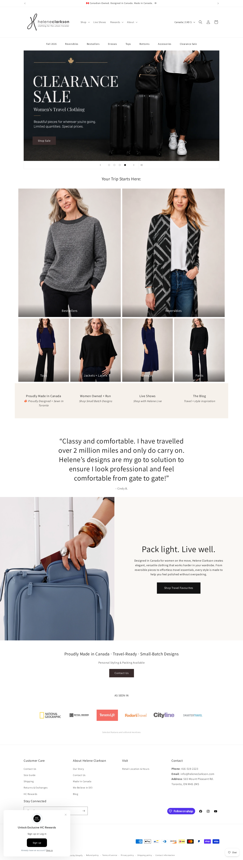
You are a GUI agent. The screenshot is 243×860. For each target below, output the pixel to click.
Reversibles (71, 43)
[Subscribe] (84, 811)
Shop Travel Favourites (178, 588)
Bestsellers (93, 43)
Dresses (112, 43)
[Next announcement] (218, 3)
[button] (84, 22)
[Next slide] (134, 165)
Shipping (29, 781)
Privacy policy (127, 855)
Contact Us (122, 673)
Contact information (165, 855)
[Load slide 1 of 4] (109, 165)
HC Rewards (30, 794)
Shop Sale (44, 140)
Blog (75, 794)
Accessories (164, 43)
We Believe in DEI (83, 787)
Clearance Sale (188, 43)
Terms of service (109, 855)
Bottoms (144, 43)
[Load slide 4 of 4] (125, 165)
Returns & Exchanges (35, 787)
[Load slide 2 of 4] (114, 165)
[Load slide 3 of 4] (119, 165)
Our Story (78, 768)
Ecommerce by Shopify (72, 855)
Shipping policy (144, 855)
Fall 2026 (51, 43)
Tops (128, 43)
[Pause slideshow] (143, 165)
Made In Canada (82, 781)
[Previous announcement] (25, 3)
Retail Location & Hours (135, 768)
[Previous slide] (100, 165)
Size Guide (30, 775)
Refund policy (92, 855)
